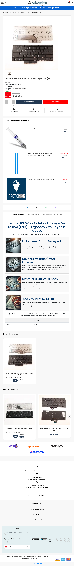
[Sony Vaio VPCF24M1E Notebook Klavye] (19, 410)
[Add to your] (37, 208)
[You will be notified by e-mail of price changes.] (46, 208)
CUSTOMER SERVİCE (37, 509)
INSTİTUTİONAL (37, 504)
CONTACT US (37, 520)
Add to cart (30, 102)
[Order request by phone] (56, 208)
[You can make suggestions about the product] (66, 208)
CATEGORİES (37, 515)
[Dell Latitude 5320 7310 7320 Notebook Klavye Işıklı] (54, 410)
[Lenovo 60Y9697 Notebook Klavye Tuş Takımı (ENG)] (19, 355)
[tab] (18, 214)
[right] (69, 416)
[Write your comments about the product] (27, 208)
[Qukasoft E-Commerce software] (37, 564)
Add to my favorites (12, 106)
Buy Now (56, 102)
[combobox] (6, 547)
